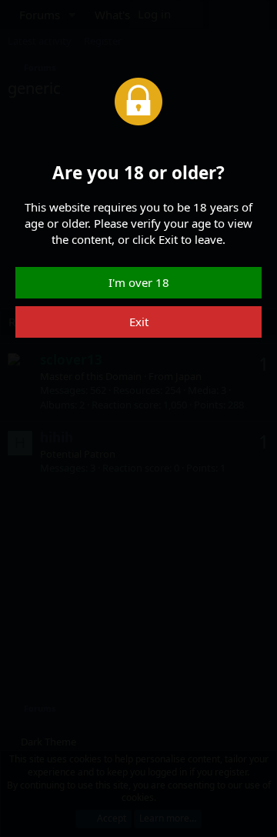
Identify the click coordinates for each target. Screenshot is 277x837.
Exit (139, 321)
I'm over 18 (138, 282)
